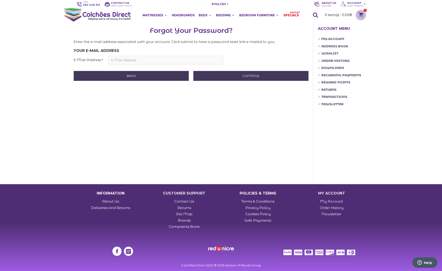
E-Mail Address (87, 60)
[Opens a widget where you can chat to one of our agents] (424, 263)
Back (131, 76)
